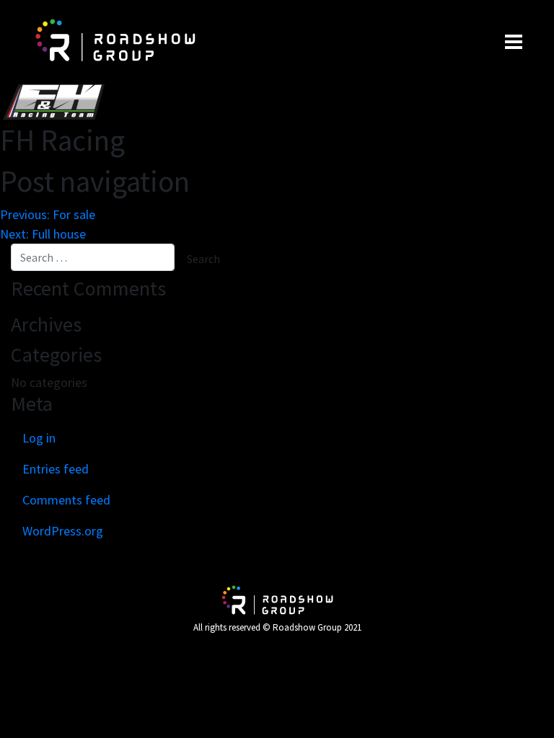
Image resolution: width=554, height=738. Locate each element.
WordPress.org (62, 531)
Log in (39, 438)
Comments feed (66, 500)
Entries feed (55, 469)
